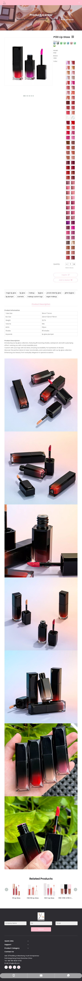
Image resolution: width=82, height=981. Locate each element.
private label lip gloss (54, 293)
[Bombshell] (68, 153)
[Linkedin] (10, 967)
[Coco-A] (68, 243)
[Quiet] (73, 253)
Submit (41, 929)
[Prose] (73, 138)
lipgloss (40, 293)
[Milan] (68, 238)
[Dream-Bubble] (73, 118)
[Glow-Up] (73, 238)
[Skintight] (73, 158)
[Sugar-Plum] (73, 163)
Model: (55, 50)
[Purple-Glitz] (68, 223)
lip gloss (22, 293)
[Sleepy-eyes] (73, 128)
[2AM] (68, 183)
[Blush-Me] (68, 168)
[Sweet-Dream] (68, 163)
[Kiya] (68, 123)
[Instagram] (18, 967)
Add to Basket (64, 280)
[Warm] (73, 188)
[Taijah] (73, 73)
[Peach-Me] (73, 113)
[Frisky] (73, 248)
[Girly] (73, 133)
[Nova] (68, 103)
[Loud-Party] (68, 88)
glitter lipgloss (69, 293)
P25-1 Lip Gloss (33, 898)
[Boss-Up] (68, 218)
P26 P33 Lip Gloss (16, 898)
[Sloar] (73, 143)
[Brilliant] (68, 78)
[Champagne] (73, 68)
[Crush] (68, 213)
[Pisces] (68, 68)
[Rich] (73, 243)
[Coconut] (73, 198)
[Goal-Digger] (68, 93)
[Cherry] (73, 83)
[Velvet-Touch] (68, 208)
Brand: (55, 56)
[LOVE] (68, 73)
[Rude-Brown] (68, 108)
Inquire (64, 275)
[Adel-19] (68, 253)
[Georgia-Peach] (73, 98)
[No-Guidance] (68, 248)
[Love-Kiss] (68, 133)
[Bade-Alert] (73, 218)
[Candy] (68, 113)
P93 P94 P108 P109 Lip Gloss (65, 898)
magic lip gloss (11, 293)
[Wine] (73, 168)
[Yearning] (68, 198)
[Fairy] (68, 233)
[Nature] (68, 188)
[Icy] (73, 213)
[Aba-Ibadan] (73, 258)
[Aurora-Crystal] (73, 78)
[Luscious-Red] (73, 123)
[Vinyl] (73, 203)
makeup (31, 293)
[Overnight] (68, 158)
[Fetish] (68, 178)
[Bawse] (68, 203)
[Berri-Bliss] (73, 233)
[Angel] (68, 98)
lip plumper (10, 297)
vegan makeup (51, 297)
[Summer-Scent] (68, 128)
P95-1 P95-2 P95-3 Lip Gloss (49, 898)
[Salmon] (73, 193)
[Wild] (73, 178)
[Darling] (73, 93)
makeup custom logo (35, 297)
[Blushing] (68, 173)
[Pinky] (73, 88)
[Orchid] (73, 208)
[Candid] (73, 183)
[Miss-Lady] (68, 83)
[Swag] (73, 63)
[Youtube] (14, 967)
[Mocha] (68, 143)
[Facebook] (6, 967)
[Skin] (73, 148)
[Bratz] (73, 108)
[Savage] (68, 63)
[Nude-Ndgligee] (73, 153)
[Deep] (73, 103)
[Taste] (68, 228)
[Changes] (73, 173)
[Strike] (68, 148)
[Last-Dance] (68, 258)
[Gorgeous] (73, 223)
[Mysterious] (68, 118)
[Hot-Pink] (68, 138)
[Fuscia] (73, 228)
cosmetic (20, 297)
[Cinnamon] (68, 193)
